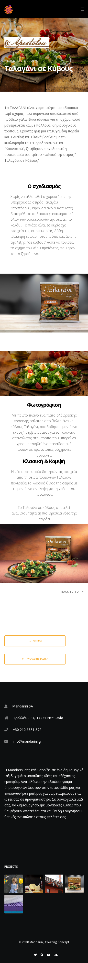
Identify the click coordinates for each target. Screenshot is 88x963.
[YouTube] (48, 954)
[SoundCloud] (56, 954)
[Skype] (42, 954)
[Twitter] (35, 954)
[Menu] (81, 9)
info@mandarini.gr (27, 741)
